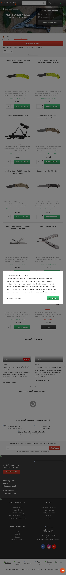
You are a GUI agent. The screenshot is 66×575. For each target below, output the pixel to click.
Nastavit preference (14, 298)
